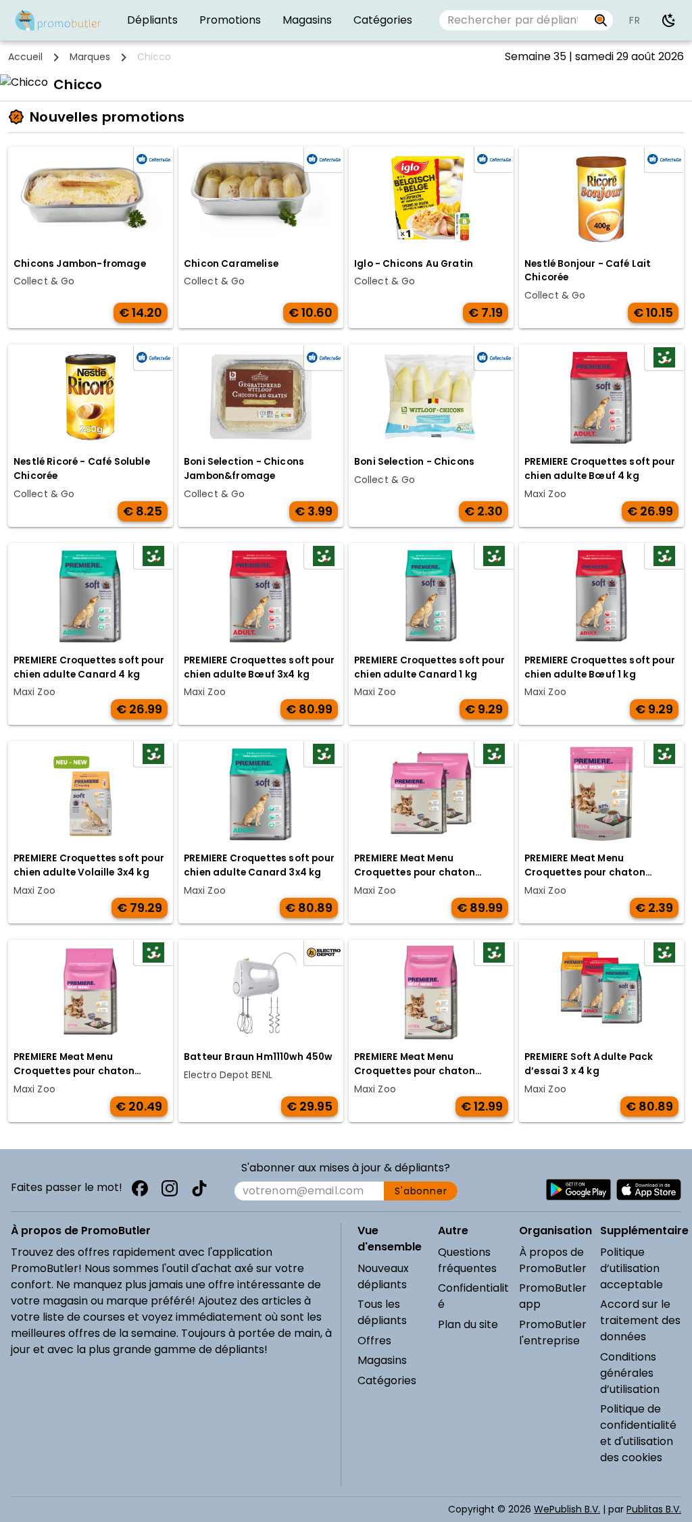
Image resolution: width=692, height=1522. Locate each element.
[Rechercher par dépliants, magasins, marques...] (601, 20)
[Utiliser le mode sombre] (669, 20)
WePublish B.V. (567, 1509)
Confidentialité (473, 1296)
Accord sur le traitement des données (640, 1320)
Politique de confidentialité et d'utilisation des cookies (638, 1433)
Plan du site (468, 1324)
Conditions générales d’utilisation (630, 1373)
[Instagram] (169, 1188)
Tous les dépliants (382, 1312)
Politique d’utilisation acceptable (631, 1268)
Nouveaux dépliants (383, 1276)
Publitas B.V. (653, 1509)
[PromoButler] (58, 20)
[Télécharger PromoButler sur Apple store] (648, 1189)
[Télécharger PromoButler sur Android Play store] (578, 1189)
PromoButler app (553, 1296)
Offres (374, 1340)
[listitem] (152, 20)
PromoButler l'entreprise (553, 1332)
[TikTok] (199, 1188)
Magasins (382, 1360)
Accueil (25, 57)
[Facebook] (140, 1188)
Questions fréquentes (467, 1260)
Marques (90, 57)
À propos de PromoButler (553, 1260)
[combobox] (513, 20)
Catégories (386, 1380)
